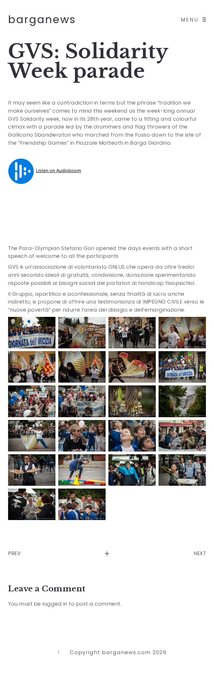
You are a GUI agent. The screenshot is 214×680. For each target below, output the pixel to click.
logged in (54, 603)
